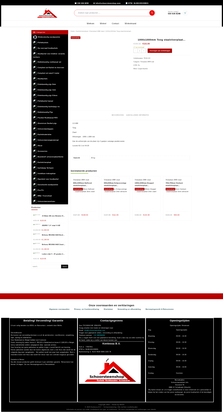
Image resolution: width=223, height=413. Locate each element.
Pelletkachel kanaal (45, 101)
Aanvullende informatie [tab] (137, 115)
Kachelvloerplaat (44, 162)
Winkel (103, 23)
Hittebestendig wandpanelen (49, 37)
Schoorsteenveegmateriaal (48, 140)
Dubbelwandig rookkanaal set (49, 62)
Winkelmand (130, 23)
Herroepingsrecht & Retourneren (160, 309)
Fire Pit (41, 190)
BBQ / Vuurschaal (45, 196)
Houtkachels (43, 79)
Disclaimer (108, 309)
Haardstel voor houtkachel (48, 179)
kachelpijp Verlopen (46, 168)
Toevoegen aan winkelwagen (160, 51)
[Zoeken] (152, 13)
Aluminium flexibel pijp (47, 123)
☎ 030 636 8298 (82, 3)
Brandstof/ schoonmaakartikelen (50, 157)
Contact (115, 23)
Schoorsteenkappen (45, 129)
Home (73, 31)
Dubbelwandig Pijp (45, 112)
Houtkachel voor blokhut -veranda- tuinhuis (49, 55)
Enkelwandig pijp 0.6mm (47, 95)
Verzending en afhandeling (129, 309)
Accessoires (42, 151)
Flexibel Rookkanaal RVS (48, 118)
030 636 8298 (174, 14)
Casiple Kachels (143, 68)
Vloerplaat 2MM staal (96, 31)
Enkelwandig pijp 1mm (47, 90)
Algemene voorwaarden (59, 309)
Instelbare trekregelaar (47, 173)
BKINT (122, 404)
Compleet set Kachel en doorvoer (51, 68)
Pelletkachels (43, 43)
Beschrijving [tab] (118, 115)
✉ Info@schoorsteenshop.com (106, 3)
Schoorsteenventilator (46, 201)
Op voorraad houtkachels (48, 48)
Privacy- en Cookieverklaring (86, 309)
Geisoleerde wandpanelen (48, 185)
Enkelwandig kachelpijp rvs (49, 107)
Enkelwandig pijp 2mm (47, 84)
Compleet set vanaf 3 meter (48, 73)
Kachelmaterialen (44, 134)
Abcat (40, 146)
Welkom (90, 23)
